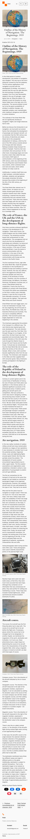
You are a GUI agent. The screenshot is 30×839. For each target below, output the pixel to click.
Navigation (15, 38)
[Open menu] (17, 4)
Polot (9, 3)
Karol (21, 38)
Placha (4, 835)
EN (25, 3)
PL (21, 3)
